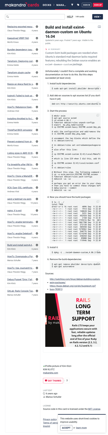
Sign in (86, 5)
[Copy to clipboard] (98, 115)
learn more (81, 427)
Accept (66, 428)
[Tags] (78, 5)
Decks (47, 5)
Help (70, 16)
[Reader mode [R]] (99, 27)
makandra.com (50, 372)
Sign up (98, 5)
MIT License (94, 409)
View (96, 16)
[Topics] (72, 5)
